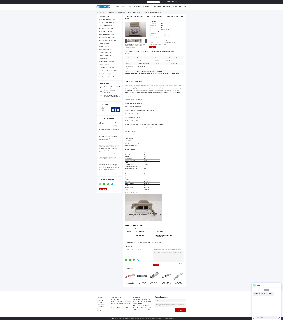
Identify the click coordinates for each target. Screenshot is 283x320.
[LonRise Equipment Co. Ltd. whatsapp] (105, 184)
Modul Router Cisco (104, 49)
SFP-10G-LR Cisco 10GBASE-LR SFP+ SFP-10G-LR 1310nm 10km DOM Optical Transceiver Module (142, 300)
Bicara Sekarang (171, 1)
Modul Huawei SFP (104, 31)
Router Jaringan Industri (105, 67)
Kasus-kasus (182, 6)
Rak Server (102, 58)
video (129, 6)
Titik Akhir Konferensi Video (106, 40)
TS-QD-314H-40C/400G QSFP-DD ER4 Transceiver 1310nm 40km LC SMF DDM (130, 283)
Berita (175, 6)
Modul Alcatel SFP (104, 74)
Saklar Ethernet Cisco (104, 34)
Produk (124, 6)
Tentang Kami (137, 6)
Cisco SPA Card (103, 64)
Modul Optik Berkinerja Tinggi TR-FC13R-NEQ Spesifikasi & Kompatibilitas (166, 283)
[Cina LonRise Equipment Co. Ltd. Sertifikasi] (103, 109)
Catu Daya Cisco (103, 52)
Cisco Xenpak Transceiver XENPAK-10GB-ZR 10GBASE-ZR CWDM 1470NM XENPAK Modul (135, 46)
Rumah (117, 6)
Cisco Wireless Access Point (106, 70)
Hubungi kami (167, 6)
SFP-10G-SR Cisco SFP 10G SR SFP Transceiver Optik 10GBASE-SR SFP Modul (112, 88)
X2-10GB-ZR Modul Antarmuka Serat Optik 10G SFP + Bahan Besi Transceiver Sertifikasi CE (121, 308)
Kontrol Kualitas (156, 6)
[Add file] (254, 317)
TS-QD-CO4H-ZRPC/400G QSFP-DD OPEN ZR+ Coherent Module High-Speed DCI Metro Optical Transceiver (178, 283)
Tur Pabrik (146, 6)
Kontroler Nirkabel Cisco (105, 61)
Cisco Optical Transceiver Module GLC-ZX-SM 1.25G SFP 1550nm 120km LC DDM (121, 300)
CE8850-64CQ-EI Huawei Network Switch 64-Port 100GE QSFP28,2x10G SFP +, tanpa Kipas (143, 304)
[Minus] (279, 285)
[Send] (279, 317)
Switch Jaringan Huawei (105, 37)
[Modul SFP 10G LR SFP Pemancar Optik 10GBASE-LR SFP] (101, 91)
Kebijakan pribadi (114, 318)
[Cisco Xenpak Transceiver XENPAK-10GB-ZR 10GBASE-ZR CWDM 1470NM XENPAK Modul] (135, 29)
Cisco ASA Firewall (104, 55)
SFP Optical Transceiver (112, 12)
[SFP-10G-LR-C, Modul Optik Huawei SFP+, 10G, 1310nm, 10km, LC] (142, 276)
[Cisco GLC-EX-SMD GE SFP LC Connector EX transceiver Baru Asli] (101, 96)
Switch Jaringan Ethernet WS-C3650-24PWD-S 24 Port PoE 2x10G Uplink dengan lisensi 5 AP (142, 308)
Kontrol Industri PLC (104, 28)
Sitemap (99, 310)
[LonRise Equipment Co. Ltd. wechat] (109, 184)
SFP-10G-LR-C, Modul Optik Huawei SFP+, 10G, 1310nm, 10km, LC (142, 283)
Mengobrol (152, 47)
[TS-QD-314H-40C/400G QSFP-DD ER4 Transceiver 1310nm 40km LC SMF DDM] (130, 276)
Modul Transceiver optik (105, 19)
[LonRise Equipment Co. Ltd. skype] (113, 183)
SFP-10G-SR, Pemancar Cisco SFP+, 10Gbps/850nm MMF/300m (154, 283)
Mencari (161, 1)
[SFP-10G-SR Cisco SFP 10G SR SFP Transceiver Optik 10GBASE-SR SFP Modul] (101, 87)
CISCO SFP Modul (104, 25)
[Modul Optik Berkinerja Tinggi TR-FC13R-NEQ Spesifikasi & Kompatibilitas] (166, 276)
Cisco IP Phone (103, 43)
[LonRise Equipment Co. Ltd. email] (101, 184)
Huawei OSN (102, 46)
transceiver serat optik (133, 242)
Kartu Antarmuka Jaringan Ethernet (108, 77)
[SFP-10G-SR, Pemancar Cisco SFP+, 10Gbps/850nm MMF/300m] (154, 276)
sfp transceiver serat (156, 242)
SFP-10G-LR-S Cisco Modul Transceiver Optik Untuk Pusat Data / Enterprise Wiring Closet (120, 304)
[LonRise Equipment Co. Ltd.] (103, 6)
